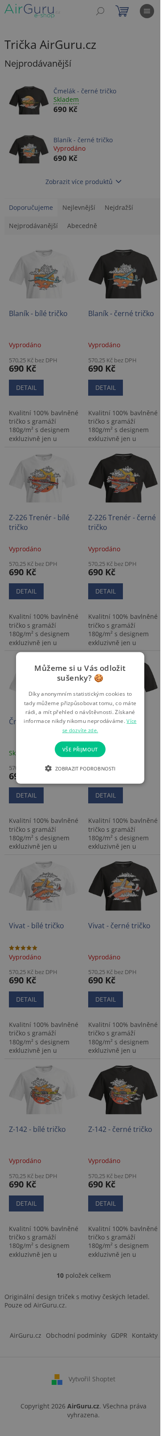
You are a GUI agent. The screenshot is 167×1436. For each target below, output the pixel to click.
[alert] (80, 718)
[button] (80, 768)
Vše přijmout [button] (80, 749)
